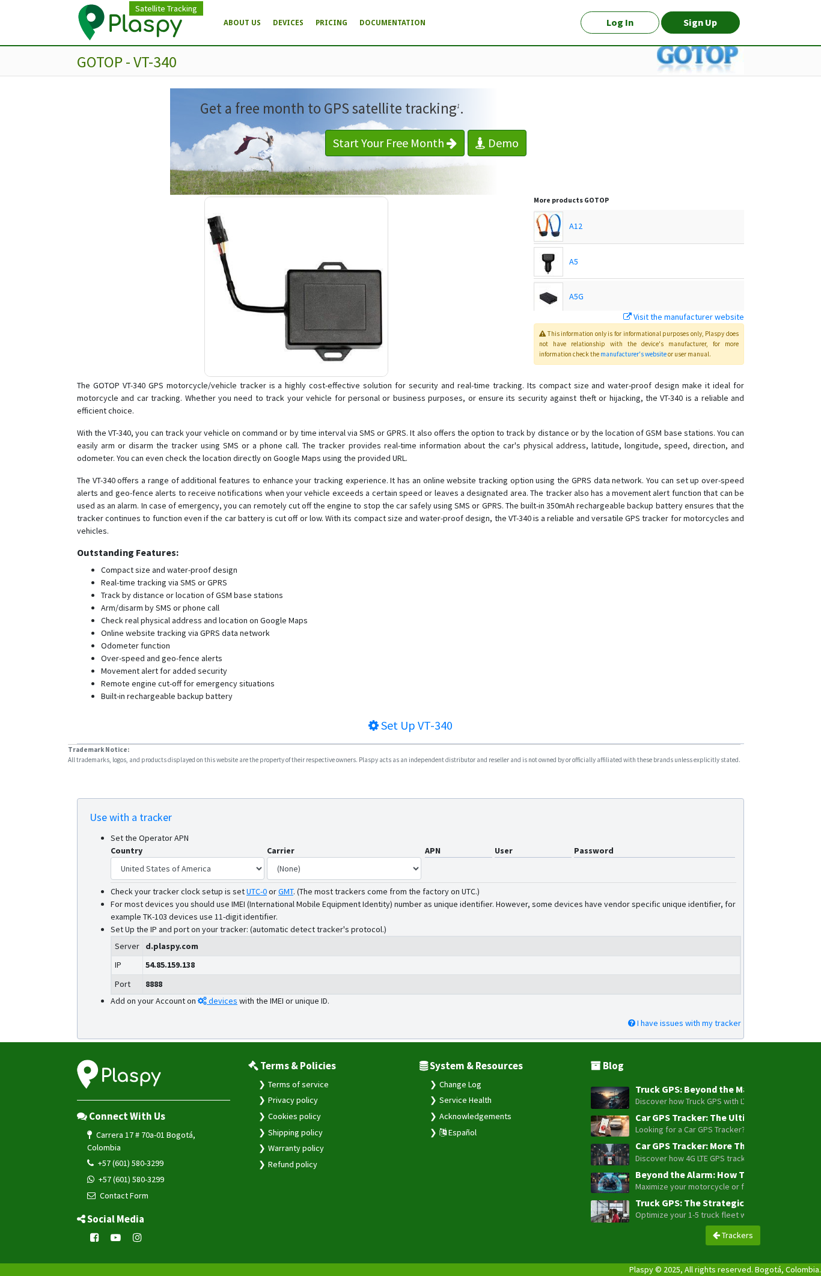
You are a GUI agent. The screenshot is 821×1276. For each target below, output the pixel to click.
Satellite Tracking (166, 8)
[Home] (137, 23)
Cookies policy (294, 1116)
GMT (285, 891)
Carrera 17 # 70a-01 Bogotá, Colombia (141, 1141)
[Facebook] (94, 1237)
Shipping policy (295, 1132)
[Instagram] (137, 1237)
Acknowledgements (475, 1116)
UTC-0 (256, 891)
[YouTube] (116, 1237)
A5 (573, 261)
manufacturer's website (633, 354)
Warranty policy (296, 1148)
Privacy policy (293, 1099)
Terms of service (298, 1084)
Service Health (465, 1099)
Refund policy (292, 1164)
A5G (576, 296)
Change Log (460, 1084)
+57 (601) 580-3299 (129, 1163)
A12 (575, 226)
